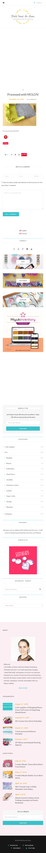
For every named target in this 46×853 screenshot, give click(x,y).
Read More (23, 688)
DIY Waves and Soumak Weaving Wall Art (28, 744)
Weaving (9, 507)
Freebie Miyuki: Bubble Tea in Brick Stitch (29, 776)
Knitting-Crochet (12, 485)
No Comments (32, 99)
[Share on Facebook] (11, 154)
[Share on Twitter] (15, 154)
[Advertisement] (23, 58)
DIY (6, 452)
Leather (9, 491)
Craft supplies (10, 447)
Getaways (8, 514)
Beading (9, 458)
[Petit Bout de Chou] (23, 17)
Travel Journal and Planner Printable (25, 732)
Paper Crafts (10, 496)
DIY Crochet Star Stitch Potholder (28, 721)
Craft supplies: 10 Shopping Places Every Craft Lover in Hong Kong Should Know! (28, 709)
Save (25, 154)
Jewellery (9, 480)
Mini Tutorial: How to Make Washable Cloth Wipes (26, 788)
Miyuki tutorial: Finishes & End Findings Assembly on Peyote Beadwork (27, 800)
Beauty (8, 463)
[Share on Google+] (19, 154)
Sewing (9, 501)
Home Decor (10, 474)
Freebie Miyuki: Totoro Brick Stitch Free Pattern (29, 765)
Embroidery (10, 469)
